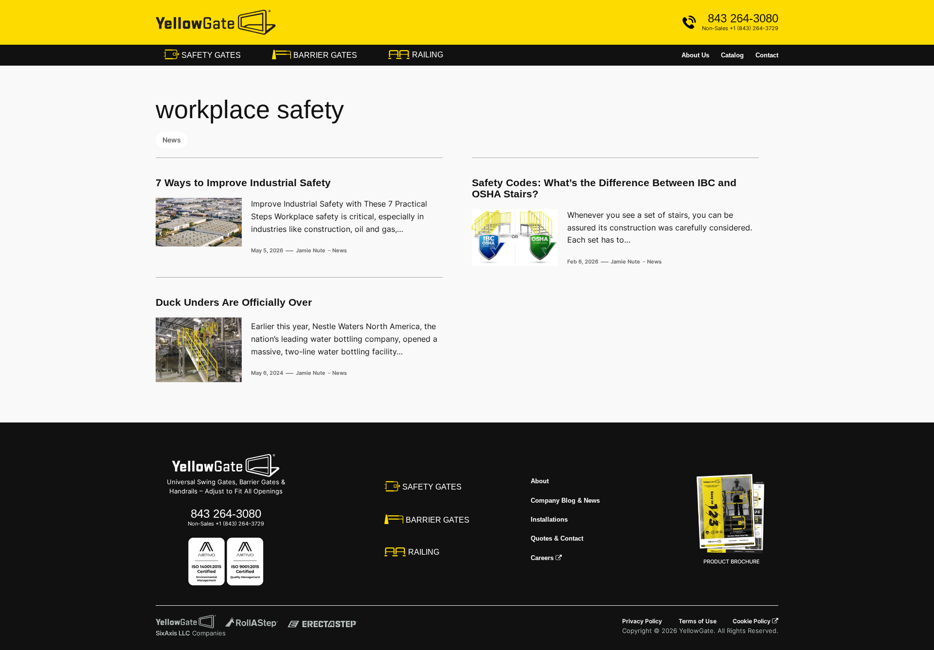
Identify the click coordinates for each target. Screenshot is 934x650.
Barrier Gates (324, 55)
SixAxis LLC (173, 633)
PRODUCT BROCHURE (731, 561)
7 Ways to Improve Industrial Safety (243, 182)
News (171, 140)
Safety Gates (210, 55)
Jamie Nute (310, 250)
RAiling (426, 55)
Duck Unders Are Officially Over (234, 302)
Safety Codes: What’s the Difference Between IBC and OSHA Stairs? (604, 188)
